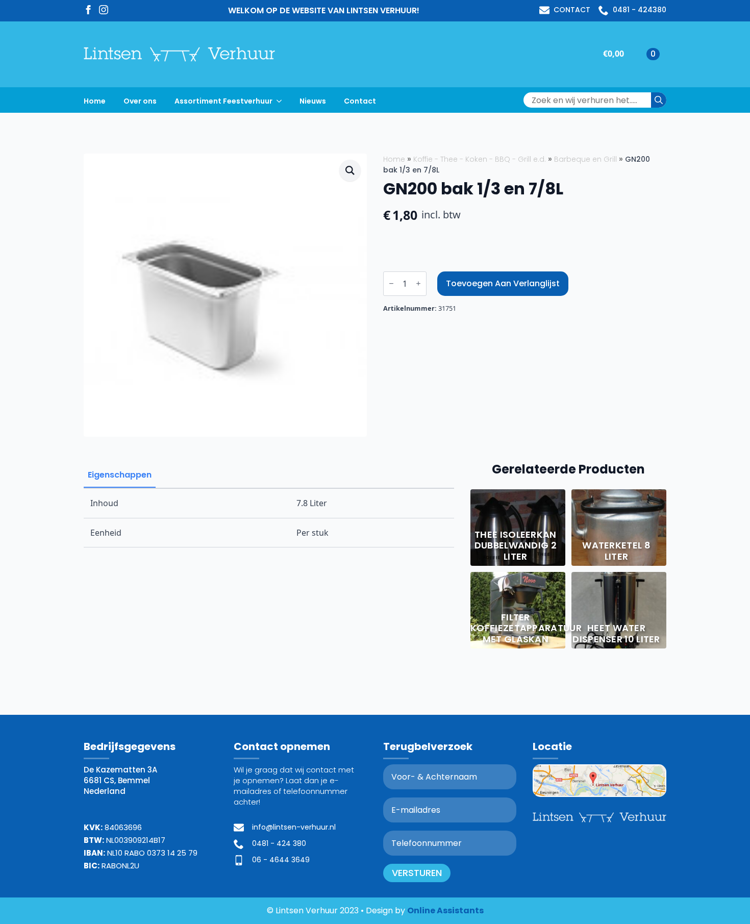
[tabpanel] (269, 517)
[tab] (120, 475)
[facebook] (88, 9)
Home (95, 101)
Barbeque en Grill (585, 159)
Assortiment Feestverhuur (223, 101)
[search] (658, 100)
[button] (350, 170)
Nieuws (312, 101)
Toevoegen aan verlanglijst (503, 283)
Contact (360, 101)
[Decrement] (391, 283)
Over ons (140, 101)
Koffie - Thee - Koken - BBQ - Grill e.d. (479, 159)
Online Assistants (445, 910)
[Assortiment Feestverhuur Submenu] (282, 99)
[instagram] (103, 9)
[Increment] (418, 283)
